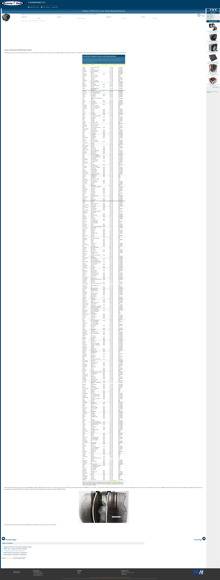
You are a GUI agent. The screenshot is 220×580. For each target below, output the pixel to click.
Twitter (79, 572)
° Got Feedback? (209, 14)
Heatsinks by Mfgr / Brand (38, 575)
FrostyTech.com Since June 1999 (16, 572)
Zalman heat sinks (9, 558)
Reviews (26, 20)
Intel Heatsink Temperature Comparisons (15, 554)
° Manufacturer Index (210, 17)
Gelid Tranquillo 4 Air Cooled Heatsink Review (213, 52)
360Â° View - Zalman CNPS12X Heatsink (15, 549)
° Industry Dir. (209, 18)
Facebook (79, 571)
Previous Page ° (11, 540)
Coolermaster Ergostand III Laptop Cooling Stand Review (213, 63)
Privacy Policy (124, 574)
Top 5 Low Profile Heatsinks (38, 573)
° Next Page (197, 540)
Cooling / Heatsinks (81, 18)
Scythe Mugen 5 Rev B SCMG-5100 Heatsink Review (213, 42)
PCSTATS (209, 92)
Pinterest (79, 573)
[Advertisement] (103, 33)
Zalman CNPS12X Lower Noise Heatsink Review (103, 11)
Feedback (123, 571)
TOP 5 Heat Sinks (31, 5)
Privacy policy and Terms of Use (123, 577)
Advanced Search (54, 7)
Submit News (124, 573)
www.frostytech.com (104, 577)
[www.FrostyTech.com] (12, 6)
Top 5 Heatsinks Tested (38, 572)
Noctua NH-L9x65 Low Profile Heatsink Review (213, 85)
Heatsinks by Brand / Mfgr (34, 7)
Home (22, 20)
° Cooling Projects (209, 19)
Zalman (38, 18)
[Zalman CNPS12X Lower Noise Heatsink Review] (6, 21)
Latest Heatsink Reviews (38, 571)
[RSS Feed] (213, 10)
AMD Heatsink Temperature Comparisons (15, 552)
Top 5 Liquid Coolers (37, 574)
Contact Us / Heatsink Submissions (128, 572)
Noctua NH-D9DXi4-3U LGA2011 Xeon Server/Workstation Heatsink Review (213, 74)
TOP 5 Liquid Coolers (54, 5)
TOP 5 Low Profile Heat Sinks (42, 5)
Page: (30, 20)
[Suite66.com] (198, 574)
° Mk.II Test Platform (210, 15)
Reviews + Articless (45, 7)
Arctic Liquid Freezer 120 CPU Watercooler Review (213, 32)
